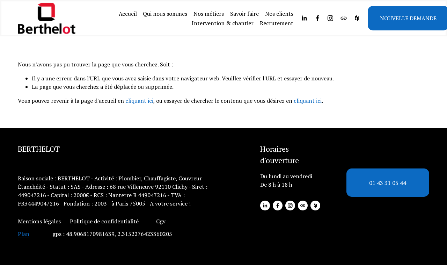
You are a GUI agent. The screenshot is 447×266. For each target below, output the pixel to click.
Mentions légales (39, 221)
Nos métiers (208, 13)
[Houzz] (356, 18)
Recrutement (276, 23)
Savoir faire (244, 13)
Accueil (128, 13)
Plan (23, 234)
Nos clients (279, 13)
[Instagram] (330, 18)
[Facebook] (317, 18)
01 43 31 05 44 (387, 183)
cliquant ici (139, 101)
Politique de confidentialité (104, 221)
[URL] (343, 18)
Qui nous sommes (165, 13)
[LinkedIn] (304, 18)
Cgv (161, 221)
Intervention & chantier (223, 23)
